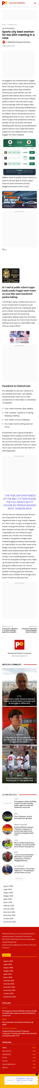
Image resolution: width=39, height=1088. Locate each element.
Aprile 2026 (7, 899)
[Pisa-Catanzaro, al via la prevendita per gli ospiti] (7, 816)
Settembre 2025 (9, 922)
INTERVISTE (19, 734)
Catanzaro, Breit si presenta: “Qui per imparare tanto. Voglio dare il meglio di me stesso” (19, 739)
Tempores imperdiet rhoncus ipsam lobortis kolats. (29, 630)
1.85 (9, 152)
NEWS (19, 775)
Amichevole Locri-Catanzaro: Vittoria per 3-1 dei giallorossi (19, 779)
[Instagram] (17, 1083)
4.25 (18, 152)
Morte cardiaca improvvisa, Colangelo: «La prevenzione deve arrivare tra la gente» (24, 845)
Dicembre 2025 (9, 912)
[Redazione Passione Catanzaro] (4, 42)
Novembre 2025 (9, 915)
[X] (27, 1083)
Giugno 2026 (8, 893)
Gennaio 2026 (8, 909)
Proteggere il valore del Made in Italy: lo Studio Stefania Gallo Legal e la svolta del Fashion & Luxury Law (25, 804)
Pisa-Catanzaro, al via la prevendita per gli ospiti (23, 817)
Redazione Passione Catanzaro (19, 42)
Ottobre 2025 (8, 919)
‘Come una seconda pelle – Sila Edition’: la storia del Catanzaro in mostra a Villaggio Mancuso (24, 858)
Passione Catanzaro (20, 824)
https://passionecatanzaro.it (20, 656)
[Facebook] (12, 1083)
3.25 (14, 152)
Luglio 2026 (7, 889)
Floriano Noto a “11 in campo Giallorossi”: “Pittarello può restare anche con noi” (24, 871)
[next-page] (7, 787)
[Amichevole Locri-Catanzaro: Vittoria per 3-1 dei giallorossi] (19, 764)
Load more (18, 878)
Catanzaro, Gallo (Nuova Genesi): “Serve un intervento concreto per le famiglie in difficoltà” (19, 701)
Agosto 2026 (8, 886)
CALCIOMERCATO (19, 866)
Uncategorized (11, 24)
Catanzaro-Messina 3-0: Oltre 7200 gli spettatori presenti (10, 630)
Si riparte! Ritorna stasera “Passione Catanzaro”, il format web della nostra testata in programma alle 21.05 (23, 831)
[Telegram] (22, 1083)
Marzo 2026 (7, 902)
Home (4, 24)
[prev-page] (3, 787)
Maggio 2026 (8, 896)
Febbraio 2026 (8, 906)
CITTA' (19, 696)
